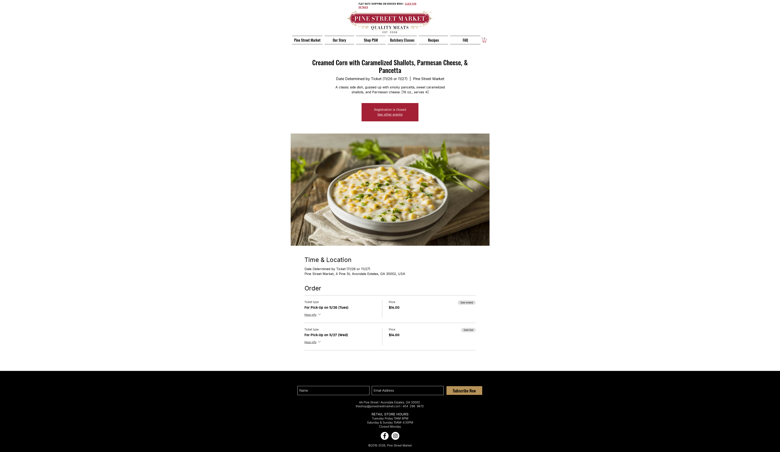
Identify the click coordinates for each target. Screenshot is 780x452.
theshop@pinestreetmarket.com (378, 406)
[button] (484, 40)
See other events (390, 114)
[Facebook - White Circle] (385, 436)
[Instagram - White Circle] (395, 436)
